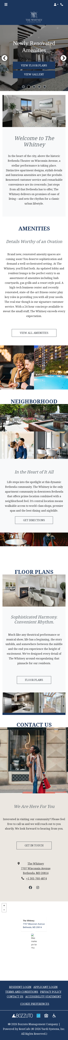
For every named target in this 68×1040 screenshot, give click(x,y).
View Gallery (34, 74)
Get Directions (34, 520)
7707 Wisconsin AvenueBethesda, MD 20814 (34, 925)
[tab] (23, 87)
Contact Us (15, 996)
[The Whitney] (34, 941)
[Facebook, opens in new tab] (30, 887)
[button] (56, 4)
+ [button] (4, 905)
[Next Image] (63, 58)
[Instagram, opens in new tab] (37, 887)
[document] (34, 941)
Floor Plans (34, 680)
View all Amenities (34, 333)
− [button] (4, 910)
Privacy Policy (50, 992)
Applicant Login (45, 987)
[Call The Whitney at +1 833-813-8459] (62, 4)
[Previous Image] (4, 58)
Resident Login (20, 987)
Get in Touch (34, 845)
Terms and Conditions (21, 992)
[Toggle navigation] (6, 4)
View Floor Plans (34, 65)
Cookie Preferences (34, 1004)
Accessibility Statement (43, 996)
